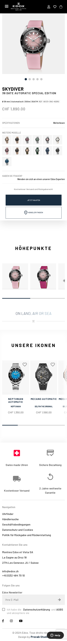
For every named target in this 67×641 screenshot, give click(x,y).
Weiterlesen (59, 123)
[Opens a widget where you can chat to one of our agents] (55, 635)
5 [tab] (41, 79)
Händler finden (35, 212)
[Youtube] (21, 620)
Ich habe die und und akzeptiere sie (35, 611)
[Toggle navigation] (7, 6)
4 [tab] (37, 79)
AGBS (59, 609)
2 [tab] (30, 79)
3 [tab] (33, 79)
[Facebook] (3, 620)
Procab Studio (40, 637)
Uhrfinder (7, 514)
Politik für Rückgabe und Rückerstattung (26, 535)
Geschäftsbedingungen (16, 524)
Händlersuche (10, 519)
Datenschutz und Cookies (17, 529)
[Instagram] (11, 620)
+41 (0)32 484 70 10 (13, 575)
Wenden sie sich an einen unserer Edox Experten (41, 179)
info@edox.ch (10, 571)
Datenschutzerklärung (36, 609)
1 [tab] (26, 79)
